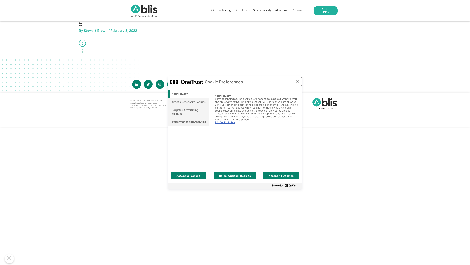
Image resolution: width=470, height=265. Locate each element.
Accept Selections (188, 175)
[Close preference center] (297, 81)
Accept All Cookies (281, 175)
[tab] (188, 94)
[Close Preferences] (9, 258)
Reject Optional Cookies (235, 175)
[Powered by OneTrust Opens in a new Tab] (286, 185)
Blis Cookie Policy (225, 122)
